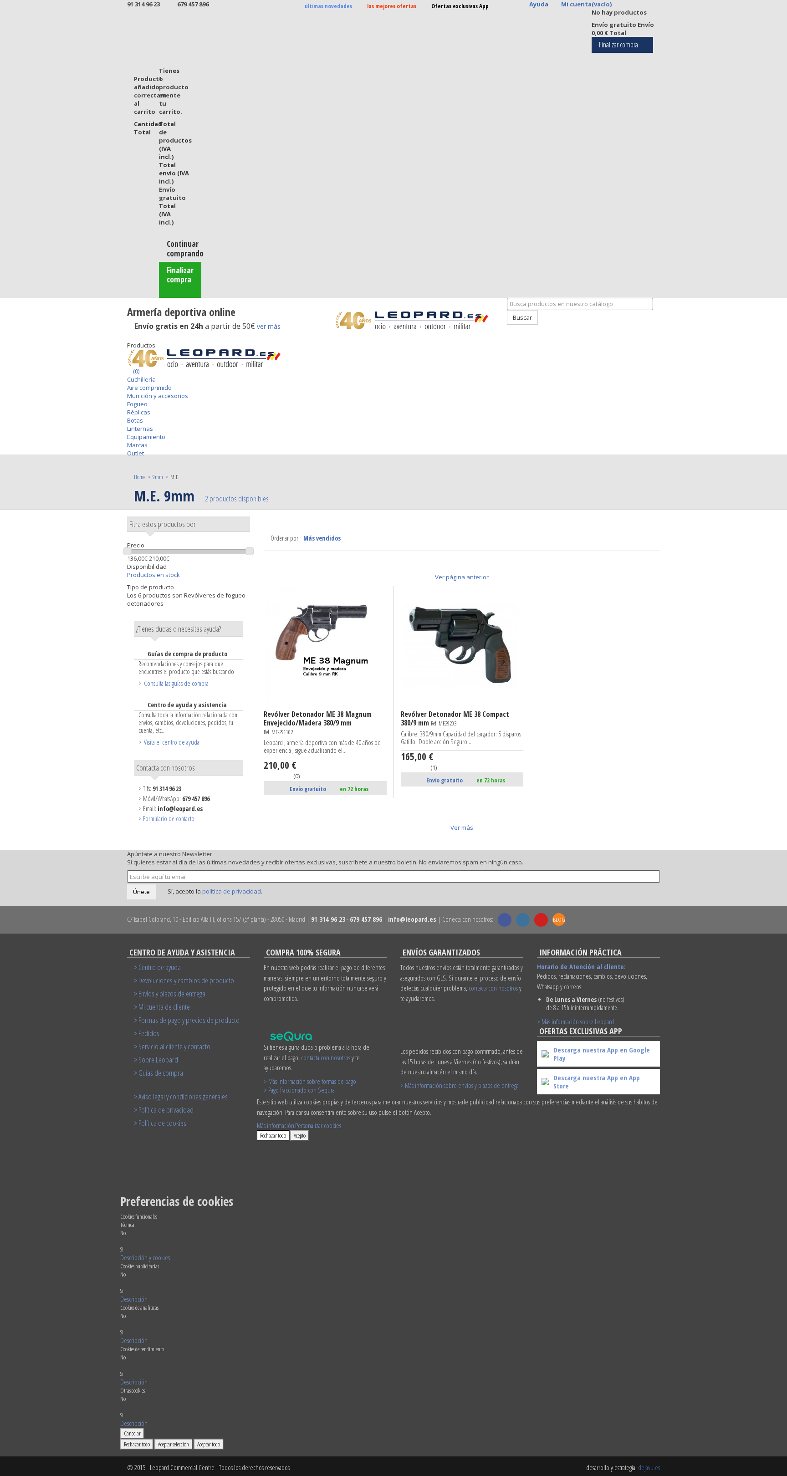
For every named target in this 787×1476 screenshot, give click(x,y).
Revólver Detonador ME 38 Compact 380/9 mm (455, 719)
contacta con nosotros (325, 1057)
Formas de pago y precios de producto (189, 1020)
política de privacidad (231, 891)
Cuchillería (141, 379)
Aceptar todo (208, 1444)
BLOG (559, 919)
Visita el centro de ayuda (171, 741)
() (135, 371)
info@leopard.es (180, 808)
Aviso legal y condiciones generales (183, 1096)
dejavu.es (649, 1467)
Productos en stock (153, 575)
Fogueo (137, 404)
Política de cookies (162, 1123)
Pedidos (148, 1033)
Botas (135, 420)
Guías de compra (160, 1073)
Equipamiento (146, 437)
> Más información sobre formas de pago (310, 1081)
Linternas (140, 428)
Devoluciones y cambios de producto (186, 980)
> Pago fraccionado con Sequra (299, 1089)
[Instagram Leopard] (523, 920)
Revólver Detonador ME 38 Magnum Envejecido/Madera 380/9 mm (318, 723)
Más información (275, 1125)
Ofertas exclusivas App (460, 6)
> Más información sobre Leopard (575, 1021)
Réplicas (138, 412)
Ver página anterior (462, 577)
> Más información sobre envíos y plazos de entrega (459, 1085)
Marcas (137, 445)
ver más (269, 326)
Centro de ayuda (159, 967)
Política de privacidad (166, 1109)
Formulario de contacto (168, 818)
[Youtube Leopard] (541, 920)
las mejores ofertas (391, 6)
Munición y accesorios (157, 396)
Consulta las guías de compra (176, 683)
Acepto (300, 1135)
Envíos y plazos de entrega (171, 993)
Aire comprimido (149, 387)
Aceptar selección (173, 1444)
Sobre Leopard (158, 1059)
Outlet (135, 453)
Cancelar (132, 1433)
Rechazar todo (273, 1135)
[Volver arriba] (502, 329)
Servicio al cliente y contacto (174, 1046)
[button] (145, 1257)
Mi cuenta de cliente (164, 1006)
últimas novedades (328, 6)
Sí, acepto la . (214, 891)
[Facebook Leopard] (504, 920)
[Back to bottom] (129, 337)
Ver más (461, 827)
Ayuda (538, 4)
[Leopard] (417, 320)
